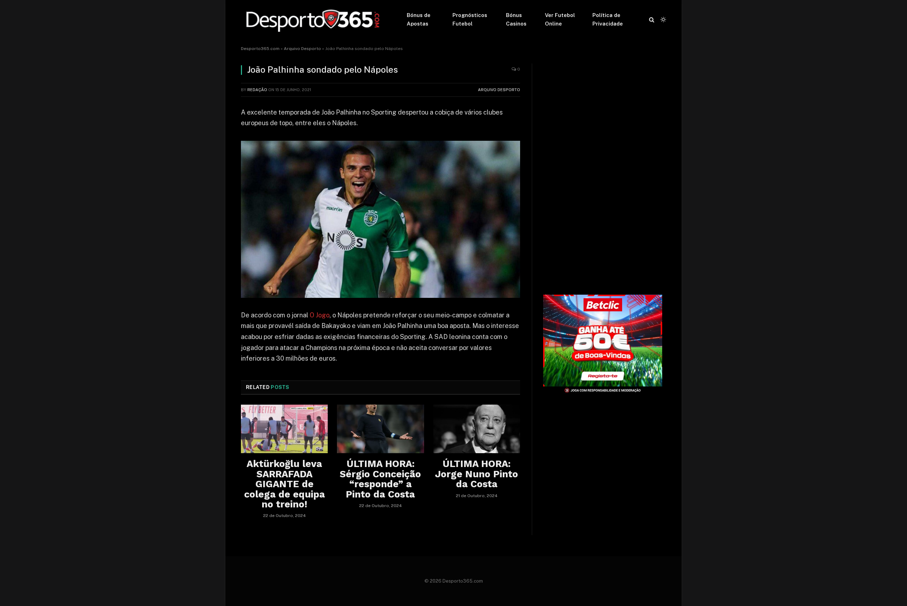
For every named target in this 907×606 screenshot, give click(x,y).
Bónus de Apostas (418, 19)
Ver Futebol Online (560, 19)
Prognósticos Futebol (469, 19)
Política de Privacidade (607, 19)
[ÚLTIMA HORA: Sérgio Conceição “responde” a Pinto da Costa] (380, 429)
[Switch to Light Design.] (662, 19)
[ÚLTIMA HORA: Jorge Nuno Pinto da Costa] (476, 429)
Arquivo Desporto (302, 48)
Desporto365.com (260, 48)
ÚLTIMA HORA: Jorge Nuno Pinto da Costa (476, 474)
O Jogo (319, 315)
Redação (257, 90)
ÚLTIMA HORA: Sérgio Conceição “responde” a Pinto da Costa (380, 479)
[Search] (652, 20)
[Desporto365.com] (314, 19)
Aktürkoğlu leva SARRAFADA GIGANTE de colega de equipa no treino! (284, 484)
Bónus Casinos (516, 19)
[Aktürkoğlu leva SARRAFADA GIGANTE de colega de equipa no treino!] (284, 429)
